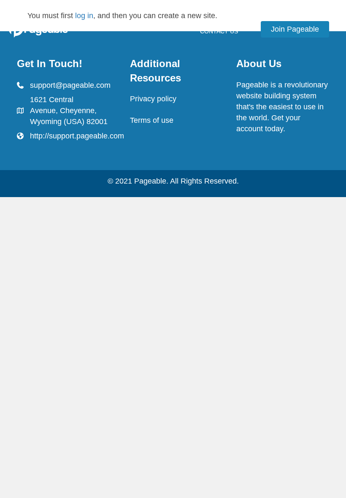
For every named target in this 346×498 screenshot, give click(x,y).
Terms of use (151, 120)
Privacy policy (153, 99)
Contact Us (219, 31)
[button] (295, 29)
